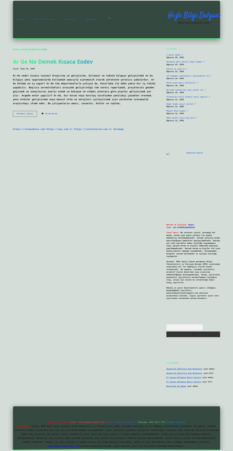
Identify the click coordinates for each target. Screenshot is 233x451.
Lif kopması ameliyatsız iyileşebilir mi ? (188, 76)
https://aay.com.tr (59, 129)
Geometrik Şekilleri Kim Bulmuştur (184, 369)
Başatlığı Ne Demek (176, 386)
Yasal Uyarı (70, 19)
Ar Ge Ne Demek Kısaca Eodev (53, 61)
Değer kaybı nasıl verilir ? (181, 104)
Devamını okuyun (27, 115)
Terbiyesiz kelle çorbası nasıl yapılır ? (188, 97)
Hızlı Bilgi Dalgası (194, 15)
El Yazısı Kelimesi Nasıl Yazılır (183, 378)
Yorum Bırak (51, 114)
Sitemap (118, 129)
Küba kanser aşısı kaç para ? (181, 118)
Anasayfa (20, 19)
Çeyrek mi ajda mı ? (176, 69)
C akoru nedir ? (174, 55)
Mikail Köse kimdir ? (177, 111)
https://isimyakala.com (29, 129)
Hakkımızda (91, 19)
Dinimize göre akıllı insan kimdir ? (185, 62)
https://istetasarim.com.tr (93, 129)
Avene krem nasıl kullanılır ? (182, 83)
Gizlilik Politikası (44, 19)
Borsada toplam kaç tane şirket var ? (186, 90)
